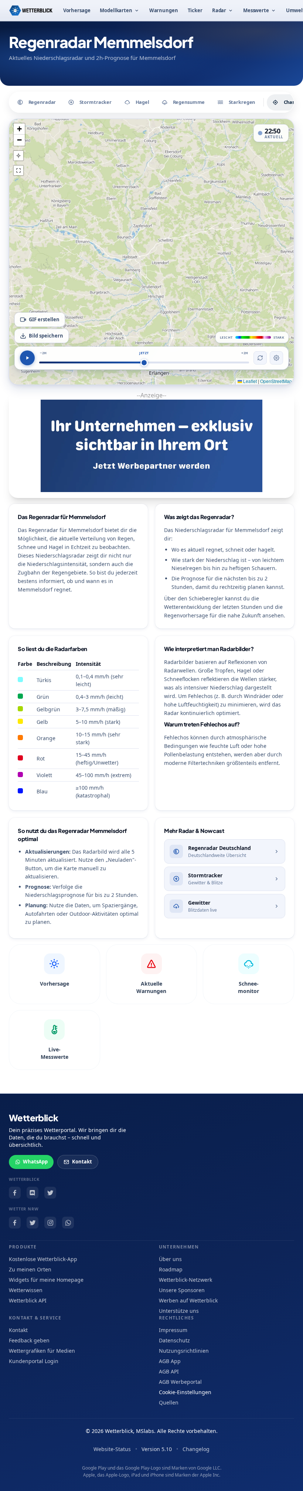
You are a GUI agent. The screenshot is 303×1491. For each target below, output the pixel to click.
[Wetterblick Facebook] (15, 1193)
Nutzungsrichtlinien (184, 1350)
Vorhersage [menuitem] (77, 10)
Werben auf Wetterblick (188, 1300)
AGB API (169, 1371)
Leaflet (249, 381)
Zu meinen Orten (30, 1269)
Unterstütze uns (179, 1310)
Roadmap (171, 1269)
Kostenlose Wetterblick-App (43, 1259)
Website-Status (112, 1449)
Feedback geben (29, 1340)
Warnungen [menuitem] (163, 10)
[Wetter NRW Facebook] (15, 1223)
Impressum (173, 1330)
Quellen (168, 1402)
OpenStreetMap (276, 381)
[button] (19, 129)
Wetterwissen (25, 1290)
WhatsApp (35, 1161)
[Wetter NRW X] (32, 1223)
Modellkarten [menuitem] (116, 10)
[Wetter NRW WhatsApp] (68, 1223)
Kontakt (82, 1161)
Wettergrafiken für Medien (42, 1350)
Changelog (196, 1449)
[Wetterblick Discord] (32, 1193)
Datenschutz (174, 1340)
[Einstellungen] (276, 358)
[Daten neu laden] (260, 358)
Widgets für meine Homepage (46, 1279)
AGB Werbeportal (180, 1381)
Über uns (170, 1259)
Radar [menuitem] (219, 10)
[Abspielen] (27, 357)
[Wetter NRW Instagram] (50, 1223)
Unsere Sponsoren (182, 1290)
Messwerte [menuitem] (256, 10)
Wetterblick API (28, 1300)
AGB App (170, 1361)
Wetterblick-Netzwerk (185, 1279)
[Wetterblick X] (50, 1193)
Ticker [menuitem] (195, 10)
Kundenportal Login (33, 1361)
